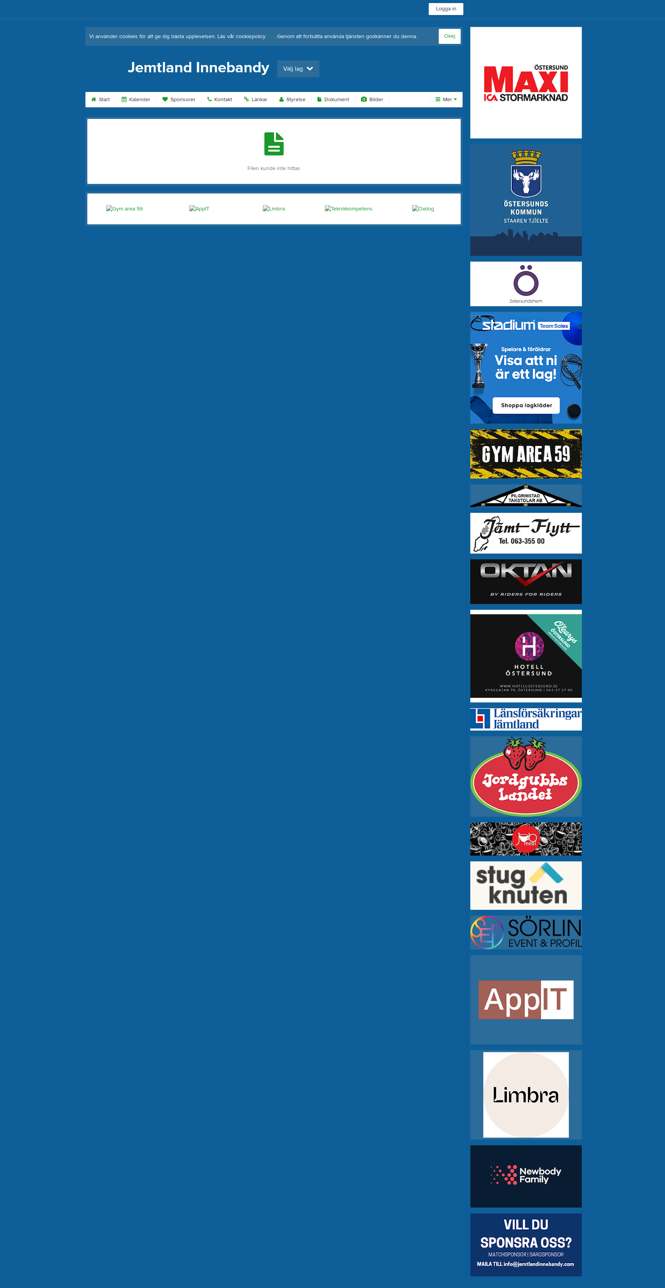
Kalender (139, 99)
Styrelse (295, 99)
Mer (447, 99)
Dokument (336, 99)
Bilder (375, 99)
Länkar (258, 99)
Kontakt (222, 99)
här (270, 36)
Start (103, 99)
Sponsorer (182, 99)
